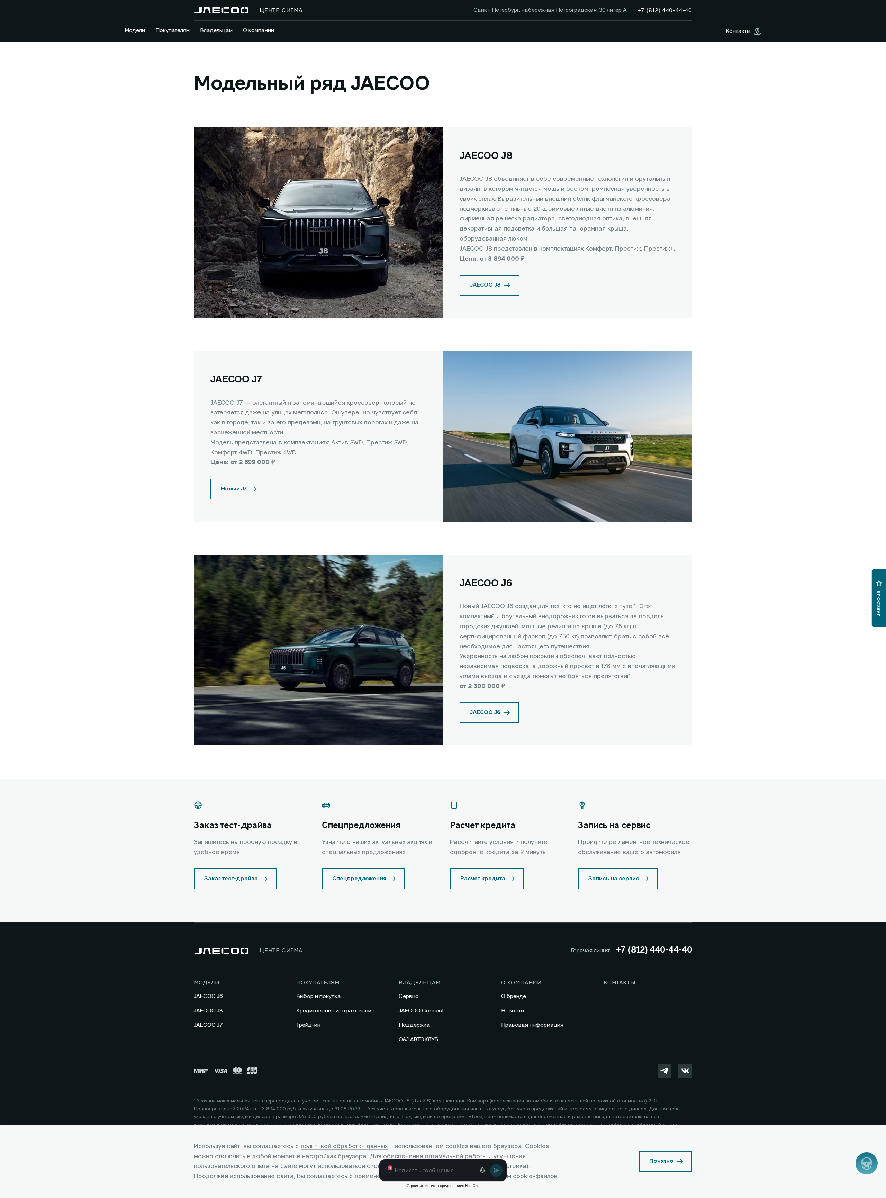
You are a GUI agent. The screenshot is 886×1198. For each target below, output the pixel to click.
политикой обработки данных (344, 1146)
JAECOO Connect (421, 1011)
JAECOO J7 (208, 1025)
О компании (258, 31)
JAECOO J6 (485, 712)
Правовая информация (532, 1025)
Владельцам (216, 31)
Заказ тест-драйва (231, 879)
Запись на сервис (613, 879)
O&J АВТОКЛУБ (418, 1040)
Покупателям (172, 31)
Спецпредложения (359, 879)
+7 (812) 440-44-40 (654, 950)
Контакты (619, 983)
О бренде (513, 996)
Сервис (408, 996)
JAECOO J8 (485, 285)
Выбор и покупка (318, 996)
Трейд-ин (308, 1025)
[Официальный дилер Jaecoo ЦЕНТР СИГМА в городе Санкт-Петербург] (221, 10)
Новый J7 (234, 489)
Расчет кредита (482, 879)
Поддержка (414, 1025)
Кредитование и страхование (335, 1011)
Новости (512, 1011)
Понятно (661, 1161)
